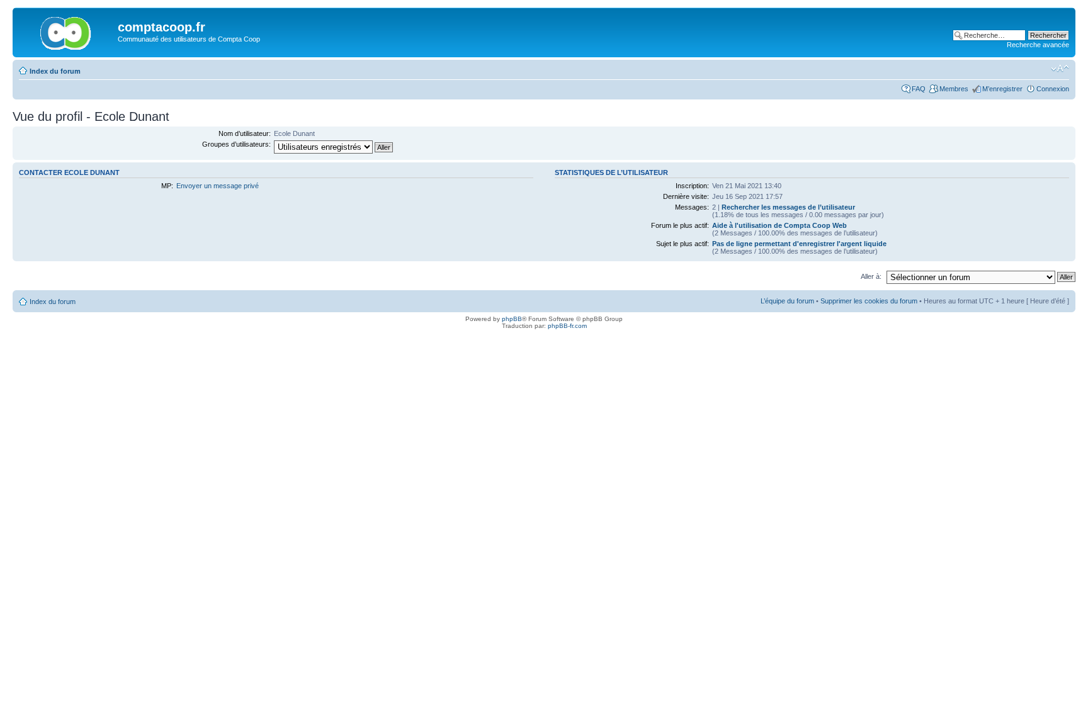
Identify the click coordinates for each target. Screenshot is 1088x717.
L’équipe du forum (787, 301)
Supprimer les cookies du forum (868, 301)
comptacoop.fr (161, 27)
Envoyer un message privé (217, 185)
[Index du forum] (67, 31)
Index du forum (55, 71)
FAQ (919, 89)
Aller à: (871, 276)
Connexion (1052, 89)
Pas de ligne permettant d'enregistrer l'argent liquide (799, 243)
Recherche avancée (1038, 44)
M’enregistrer (1002, 89)
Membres (953, 89)
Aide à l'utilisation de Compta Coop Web (779, 225)
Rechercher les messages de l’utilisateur (788, 207)
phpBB (512, 318)
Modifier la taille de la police (1060, 68)
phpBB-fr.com (567, 325)
